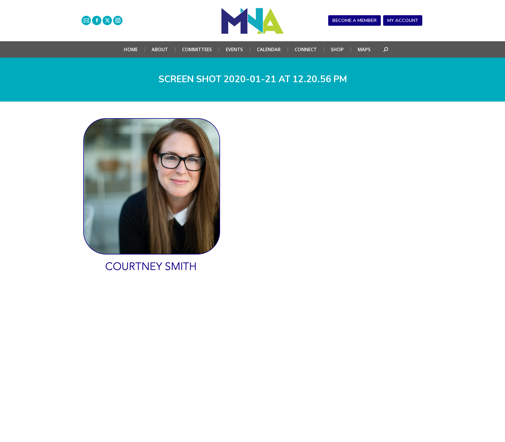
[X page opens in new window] (107, 20)
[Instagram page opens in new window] (117, 20)
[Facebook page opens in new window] (96, 20)
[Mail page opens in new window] (86, 20)
